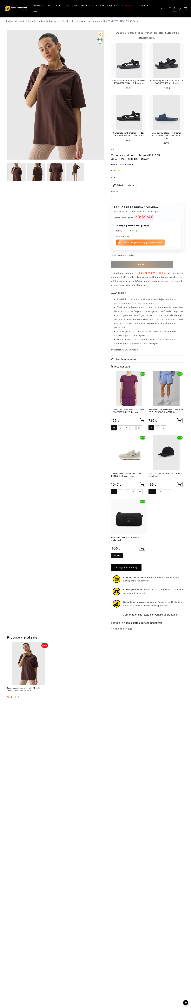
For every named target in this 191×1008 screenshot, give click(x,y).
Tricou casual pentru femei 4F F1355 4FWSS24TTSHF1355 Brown (105, 21)
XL (139, 428)
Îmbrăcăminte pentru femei (53, 21)
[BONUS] (174, 8)
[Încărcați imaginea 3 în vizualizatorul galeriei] (56, 172)
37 (121, 492)
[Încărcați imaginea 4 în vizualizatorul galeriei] (75, 172)
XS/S (152, 492)
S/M (160, 492)
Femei (31, 21)
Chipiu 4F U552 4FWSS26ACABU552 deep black (164, 475)
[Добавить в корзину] (142, 420)
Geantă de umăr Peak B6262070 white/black (125, 539)
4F (112, 149)
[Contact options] (185, 1002)
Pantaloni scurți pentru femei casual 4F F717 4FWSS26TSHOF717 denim (165, 411)
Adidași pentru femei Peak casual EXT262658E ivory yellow (126, 475)
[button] (38, 6)
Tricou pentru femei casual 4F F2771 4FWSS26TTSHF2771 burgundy (127, 411)
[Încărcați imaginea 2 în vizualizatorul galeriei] (36, 172)
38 (127, 492)
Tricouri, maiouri (126, 164)
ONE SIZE (117, 556)
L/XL (167, 492)
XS (114, 428)
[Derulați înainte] (99, 705)
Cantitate (115, 192)
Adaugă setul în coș (126, 567)
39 (133, 492)
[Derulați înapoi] (92, 705)
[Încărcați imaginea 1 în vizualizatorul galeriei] (17, 172)
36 (114, 492)
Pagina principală (15, 21)
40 (140, 492)
